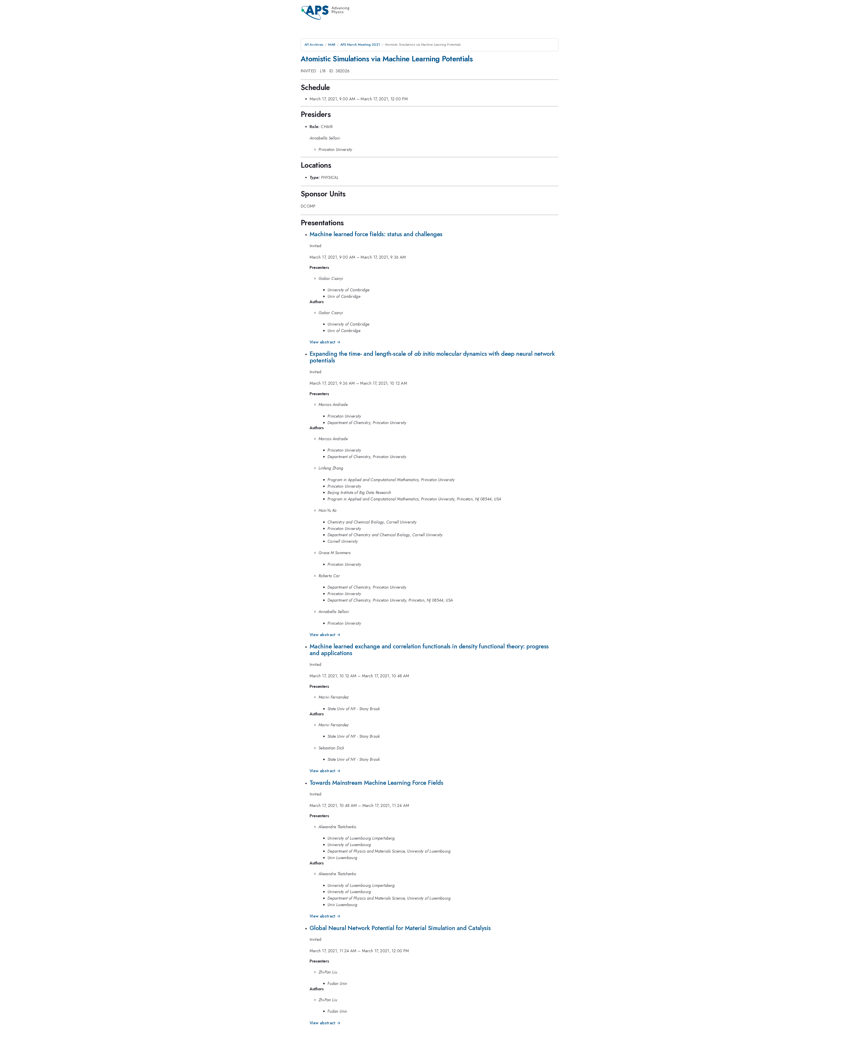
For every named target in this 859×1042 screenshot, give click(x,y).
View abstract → (325, 342)
